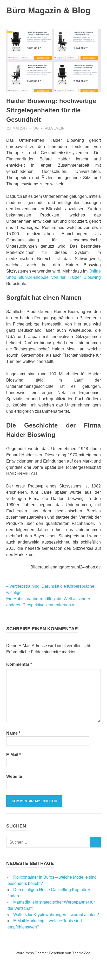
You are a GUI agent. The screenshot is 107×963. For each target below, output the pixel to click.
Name (13, 733)
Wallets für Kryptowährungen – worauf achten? (56, 914)
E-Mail (13, 754)
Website (14, 776)
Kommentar (19, 664)
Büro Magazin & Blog (48, 10)
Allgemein (54, 128)
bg (36, 128)
